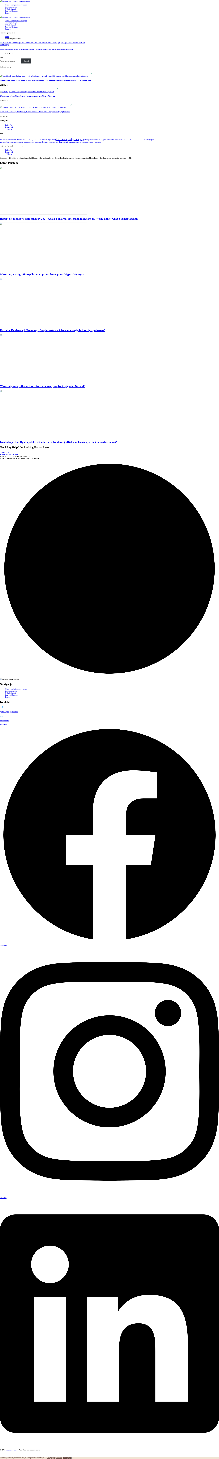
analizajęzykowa (6, 140)
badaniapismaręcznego (30, 139)
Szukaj (2, 57)
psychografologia (62, 142)
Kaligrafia (8, 125)
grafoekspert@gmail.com (9, 712)
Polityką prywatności (54, 1458)
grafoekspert (63, 139)
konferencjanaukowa (127, 139)
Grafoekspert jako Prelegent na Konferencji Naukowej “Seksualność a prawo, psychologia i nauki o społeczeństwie (36, 49)
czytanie (39, 139)
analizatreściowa (18, 140)
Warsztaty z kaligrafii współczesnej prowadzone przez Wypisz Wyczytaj (27, 96)
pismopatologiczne (41, 142)
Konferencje (4, 45)
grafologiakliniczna (90, 140)
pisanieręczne (30, 142)
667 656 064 (4, 721)
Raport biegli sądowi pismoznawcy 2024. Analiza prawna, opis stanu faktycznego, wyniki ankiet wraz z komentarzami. (46, 80)
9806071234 (4, 452)
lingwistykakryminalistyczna (17, 142)
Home (7, 37)
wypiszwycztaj (97, 142)
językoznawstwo (109, 140)
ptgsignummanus (75, 142)
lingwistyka (3, 142)
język (100, 139)
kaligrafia (118, 140)
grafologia (77, 139)
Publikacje (8, 129)
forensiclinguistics (48, 140)
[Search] (22, 146)
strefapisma (90, 142)
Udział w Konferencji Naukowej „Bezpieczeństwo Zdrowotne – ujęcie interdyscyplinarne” (35, 112)
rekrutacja (84, 142)
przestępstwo (52, 142)
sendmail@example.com (9, 454)
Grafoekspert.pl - (12, 1450)
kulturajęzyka (149, 140)
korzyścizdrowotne (139, 139)
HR (98, 139)
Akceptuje (67, 1458)
